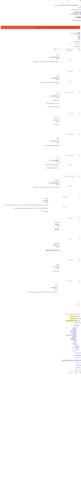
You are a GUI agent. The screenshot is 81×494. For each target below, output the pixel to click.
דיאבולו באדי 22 (54, 287)
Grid (79, 36)
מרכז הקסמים (75, 5)
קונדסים (74, 331)
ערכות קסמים (73, 338)
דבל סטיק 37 (56, 266)
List (79, 35)
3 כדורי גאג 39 (56, 120)
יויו (75, 342)
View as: (78, 34)
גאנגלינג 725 (56, 224)
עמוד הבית (79, 14)
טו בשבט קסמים (78, 355)
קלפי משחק (74, 337)
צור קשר (66, 5)
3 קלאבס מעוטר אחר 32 (54, 160)
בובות (75, 341)
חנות (72, 5)
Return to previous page (76, 20)
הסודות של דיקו (61, 5)
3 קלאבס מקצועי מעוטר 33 (54, 182)
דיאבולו (74, 344)
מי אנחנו (69, 5)
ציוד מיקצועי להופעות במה (71, 335)
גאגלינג (58, 54)
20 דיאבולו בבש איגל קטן (54, 57)
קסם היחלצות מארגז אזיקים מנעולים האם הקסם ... (71, 360)
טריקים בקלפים (73, 330)
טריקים (74, 327)
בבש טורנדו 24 (45, 200)
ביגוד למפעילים (73, 339)
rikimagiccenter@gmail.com (71, 320)
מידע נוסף (70, 108)
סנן (55, 49)
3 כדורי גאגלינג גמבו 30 (54, 95)
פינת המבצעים (73, 333)
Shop (76, 14)
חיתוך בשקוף (78, 365)
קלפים (75, 328)
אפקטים (74, 336)
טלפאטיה (74, 329)
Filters (79, 32)
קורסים (74, 343)
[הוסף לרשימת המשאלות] (67, 66)
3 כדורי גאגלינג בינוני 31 (54, 140)
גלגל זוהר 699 (56, 245)
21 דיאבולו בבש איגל (55, 78)
